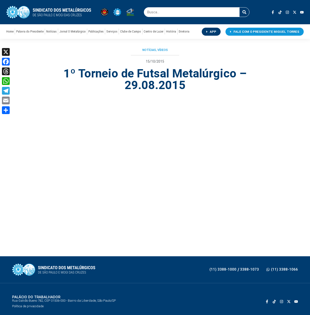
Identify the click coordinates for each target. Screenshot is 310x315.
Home (10, 31)
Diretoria (184, 31)
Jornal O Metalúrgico (72, 31)
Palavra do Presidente (30, 31)
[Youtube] (302, 12)
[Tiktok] (280, 12)
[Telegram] (6, 91)
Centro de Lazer (153, 31)
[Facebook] (6, 61)
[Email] (6, 100)
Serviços (111, 31)
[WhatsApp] (6, 81)
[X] (6, 52)
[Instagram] (287, 12)
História (171, 31)
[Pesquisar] (244, 12)
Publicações (96, 31)
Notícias (51, 31)
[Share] (6, 110)
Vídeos (162, 50)
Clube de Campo (130, 31)
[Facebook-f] (273, 12)
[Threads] (6, 71)
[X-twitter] (294, 12)
